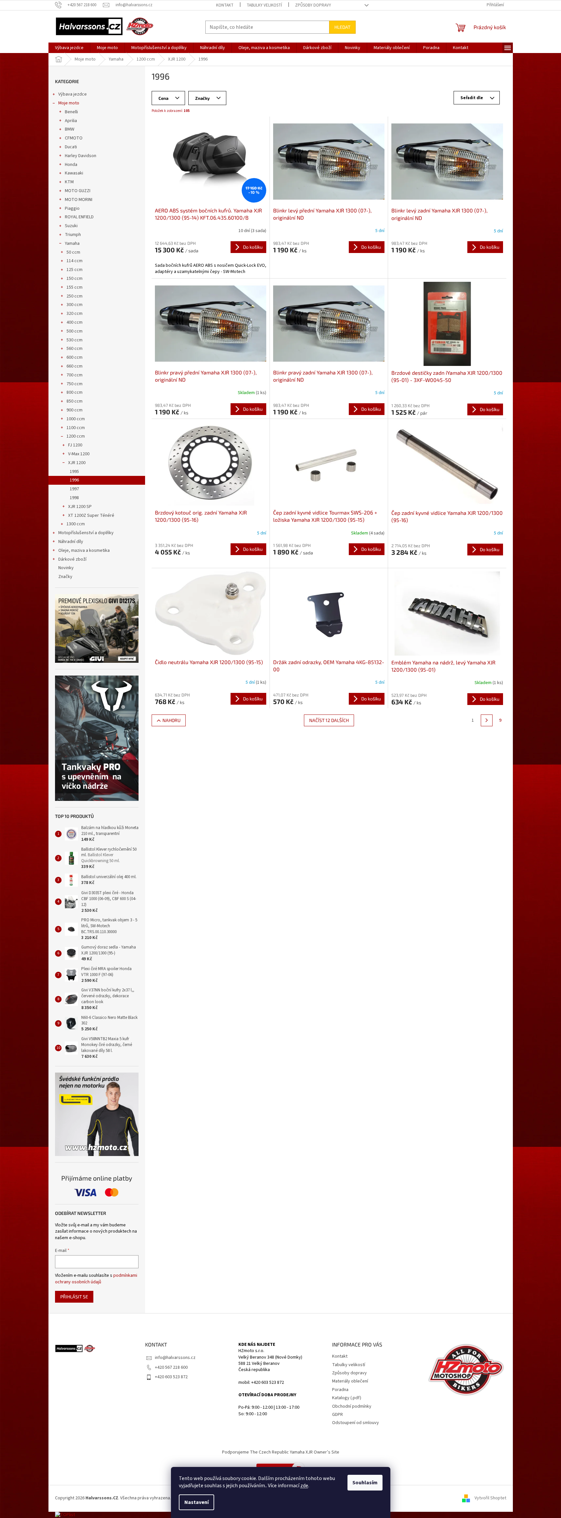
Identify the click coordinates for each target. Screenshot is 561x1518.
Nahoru (171, 720)
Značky (65, 576)
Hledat (342, 27)
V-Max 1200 (78, 454)
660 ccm (74, 366)
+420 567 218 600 (171, 1367)
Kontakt (225, 5)
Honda (71, 164)
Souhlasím (365, 1482)
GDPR (337, 1414)
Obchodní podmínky (351, 1406)
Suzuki (71, 226)
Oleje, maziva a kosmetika (84, 550)
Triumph (73, 234)
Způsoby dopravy (313, 5)
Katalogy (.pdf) (346, 1398)
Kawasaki (74, 173)
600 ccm (74, 357)
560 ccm (74, 348)
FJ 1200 (75, 445)
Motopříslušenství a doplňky (86, 533)
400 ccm (74, 322)
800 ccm (74, 392)
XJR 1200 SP (80, 506)
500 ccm (74, 331)
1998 (74, 498)
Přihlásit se (74, 1296)
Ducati (71, 147)
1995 (74, 471)
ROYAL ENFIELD (79, 217)
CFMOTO (74, 138)
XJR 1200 (76, 463)
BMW (69, 129)
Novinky (66, 568)
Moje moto (68, 103)
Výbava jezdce (72, 94)
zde (304, 1485)
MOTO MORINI (78, 199)
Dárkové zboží (72, 559)
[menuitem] (69, 48)
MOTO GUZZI (77, 191)
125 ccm (74, 269)
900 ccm (74, 410)
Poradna (340, 1389)
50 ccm (73, 252)
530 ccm (74, 340)
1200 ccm (75, 436)
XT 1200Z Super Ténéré (91, 515)
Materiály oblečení (350, 1381)
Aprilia (71, 120)
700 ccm (74, 375)
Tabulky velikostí (264, 5)
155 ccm (74, 287)
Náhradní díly (70, 541)
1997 (74, 489)
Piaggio (72, 208)
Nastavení (196, 1502)
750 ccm (74, 384)
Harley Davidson (80, 156)
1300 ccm (75, 524)
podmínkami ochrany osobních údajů (96, 1278)
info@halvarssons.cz (175, 1357)
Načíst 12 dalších (329, 720)
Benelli (71, 112)
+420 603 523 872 (171, 1377)
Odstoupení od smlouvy (355, 1422)
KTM (69, 182)
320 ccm (74, 313)
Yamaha (72, 243)
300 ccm (74, 304)
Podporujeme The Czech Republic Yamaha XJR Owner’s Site (280, 1452)
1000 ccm (75, 419)
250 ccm (74, 296)
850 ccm (74, 401)
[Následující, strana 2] (487, 720)
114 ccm (74, 261)
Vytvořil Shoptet (490, 1498)
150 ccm (74, 278)
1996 (74, 480)
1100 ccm (75, 428)
